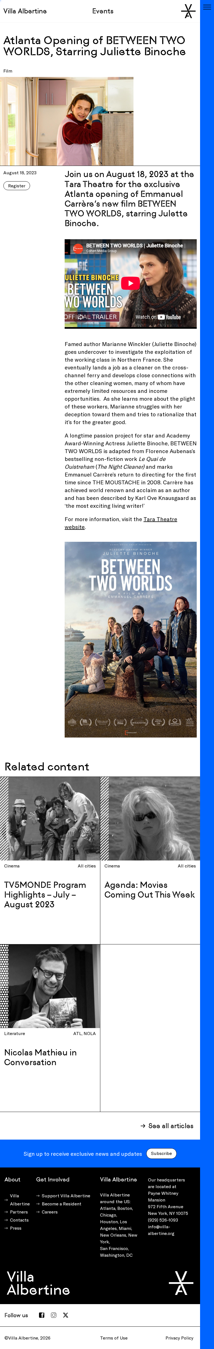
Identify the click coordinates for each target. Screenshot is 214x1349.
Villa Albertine (25, 11)
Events (102, 11)
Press (15, 1227)
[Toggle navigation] (207, 7)
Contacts (19, 1219)
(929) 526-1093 (163, 1219)
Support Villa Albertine (66, 1195)
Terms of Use (114, 1337)
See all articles (171, 1126)
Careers (50, 1211)
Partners (19, 1211)
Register (16, 185)
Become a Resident (61, 1203)
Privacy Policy (179, 1337)
